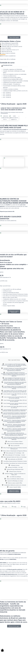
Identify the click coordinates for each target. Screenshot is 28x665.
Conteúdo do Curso (7, 65)
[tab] (14, 65)
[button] (2, 118)
